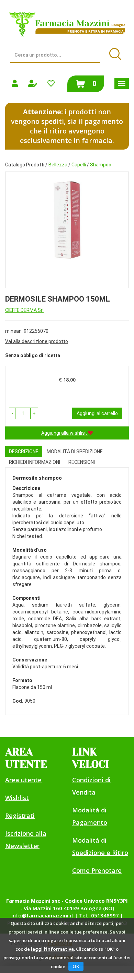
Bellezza (57, 164)
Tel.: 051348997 (99, 915)
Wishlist (17, 798)
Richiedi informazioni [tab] (34, 462)
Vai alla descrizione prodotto (36, 341)
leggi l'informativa (52, 949)
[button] (12, 413)
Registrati (20, 815)
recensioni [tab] (81, 462)
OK (75, 966)
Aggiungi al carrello (97, 413)
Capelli (78, 164)
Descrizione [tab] (23, 451)
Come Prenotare (97, 870)
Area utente (23, 780)
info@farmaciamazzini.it (42, 915)
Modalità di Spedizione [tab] (75, 451)
